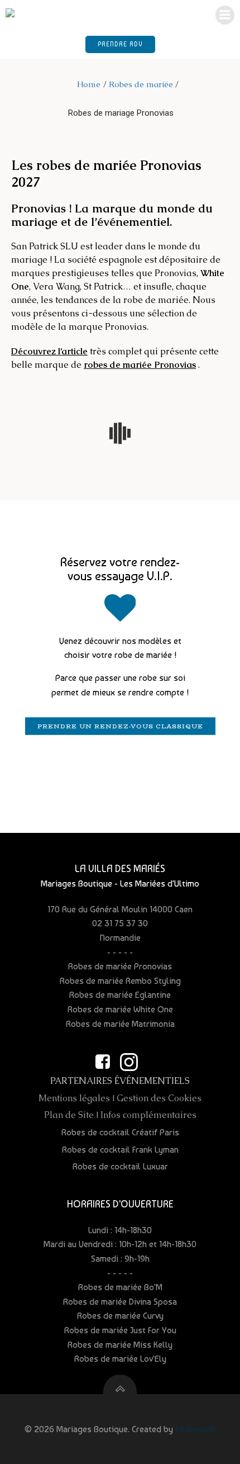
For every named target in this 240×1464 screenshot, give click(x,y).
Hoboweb (195, 1429)
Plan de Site (69, 1115)
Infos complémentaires (148, 1115)
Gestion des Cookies (159, 1098)
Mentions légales (74, 1098)
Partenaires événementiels (120, 1081)
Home (88, 84)
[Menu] (224, 15)
